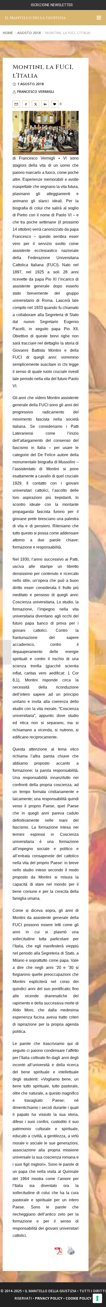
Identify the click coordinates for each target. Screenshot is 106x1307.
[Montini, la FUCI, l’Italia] (16, 104)
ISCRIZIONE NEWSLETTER (52, 5)
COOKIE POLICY (78, 1298)
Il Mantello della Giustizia (35, 17)
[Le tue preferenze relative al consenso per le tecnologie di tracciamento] (97, 1298)
